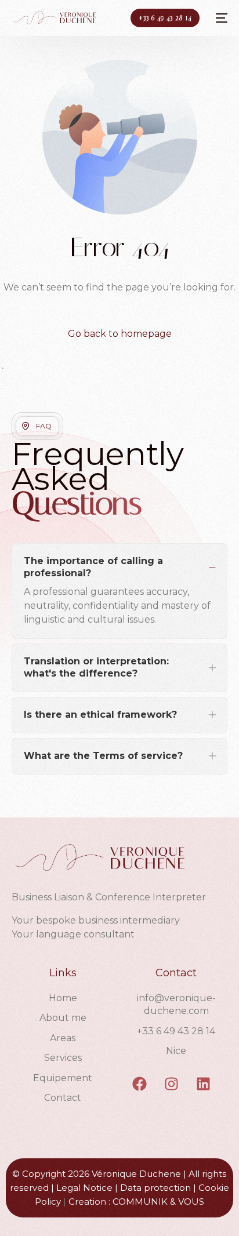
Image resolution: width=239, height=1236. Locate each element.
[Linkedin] (203, 1084)
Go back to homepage (120, 333)
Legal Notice (84, 1187)
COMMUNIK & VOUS (158, 1201)
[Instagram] (171, 1084)
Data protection (155, 1187)
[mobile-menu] (219, 18)
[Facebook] (139, 1084)
